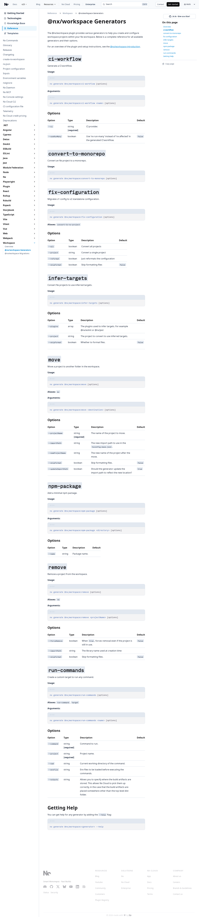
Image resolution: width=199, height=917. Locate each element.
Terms (150, 894)
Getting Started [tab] (15, 13)
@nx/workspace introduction (125, 46)
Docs (15, 4)
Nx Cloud (66, 4)
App (149, 876)
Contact (160, 4)
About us (177, 876)
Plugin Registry (102, 900)
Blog (38, 4)
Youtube (99, 882)
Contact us (178, 894)
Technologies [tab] (14, 18)
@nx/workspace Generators (91, 13)
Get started (173, 4)
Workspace (68, 13)
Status (46, 892)
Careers (176, 882)
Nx (122, 876)
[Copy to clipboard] (141, 83)
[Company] (130, 915)
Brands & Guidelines (182, 888)
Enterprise (90, 4)
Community (100, 888)
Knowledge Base (16, 23)
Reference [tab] (12, 28)
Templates (12, 33)
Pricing (77, 4)
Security (54, 892)
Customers (100, 894)
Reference (52, 13)
